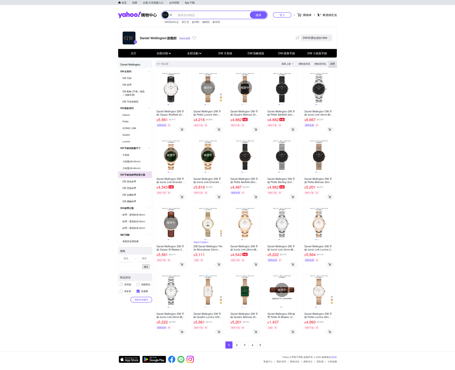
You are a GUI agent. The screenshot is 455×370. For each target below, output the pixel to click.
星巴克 (185, 22)
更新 (334, 357)
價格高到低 (320, 63)
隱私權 (320, 361)
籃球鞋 (195, 22)
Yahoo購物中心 (137, 15)
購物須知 (294, 361)
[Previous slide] (157, 87)
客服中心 (268, 361)
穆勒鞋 (206, 22)
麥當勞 (216, 22)
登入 (282, 15)
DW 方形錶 (225, 53)
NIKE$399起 (172, 22)
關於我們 (281, 361)
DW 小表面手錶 (317, 53)
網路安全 (308, 361)
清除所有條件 (141, 299)
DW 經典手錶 (286, 53)
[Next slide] (184, 87)
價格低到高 (304, 63)
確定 (146, 266)
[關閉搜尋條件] (171, 15)
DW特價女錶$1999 (315, 38)
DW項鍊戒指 (256, 53)
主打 (133, 53)
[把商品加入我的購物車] (182, 129)
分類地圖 (332, 361)
